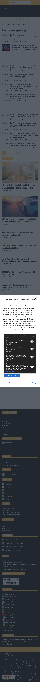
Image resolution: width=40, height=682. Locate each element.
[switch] (32, 341)
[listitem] (20, 336)
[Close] (36, 299)
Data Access (20, 383)
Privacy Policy (31, 383)
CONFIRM (12, 375)
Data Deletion (8, 383)
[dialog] (20, 341)
